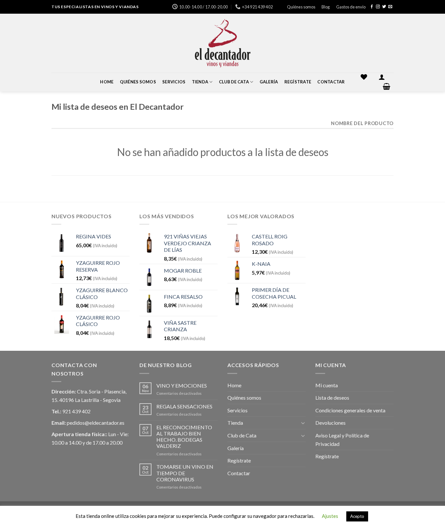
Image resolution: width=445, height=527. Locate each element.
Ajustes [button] (330, 516)
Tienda (200, 81)
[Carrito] (387, 86)
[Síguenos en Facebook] (372, 7)
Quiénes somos (301, 6)
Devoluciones (330, 423)
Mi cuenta (326, 385)
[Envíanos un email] (390, 7)
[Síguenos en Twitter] (384, 7)
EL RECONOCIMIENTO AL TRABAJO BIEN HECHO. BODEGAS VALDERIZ (184, 436)
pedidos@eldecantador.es (95, 423)
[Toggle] (303, 423)
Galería (269, 81)
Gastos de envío (351, 6)
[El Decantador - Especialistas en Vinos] (222, 43)
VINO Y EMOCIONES (181, 385)
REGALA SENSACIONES (184, 406)
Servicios (173, 81)
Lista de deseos (332, 397)
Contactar (331, 81)
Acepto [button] (357, 516)
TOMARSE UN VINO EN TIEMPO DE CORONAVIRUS (184, 472)
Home (106, 81)
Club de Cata (234, 81)
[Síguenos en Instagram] (378, 7)
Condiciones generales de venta (350, 410)
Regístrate (297, 81)
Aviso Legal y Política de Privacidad (342, 439)
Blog (326, 6)
